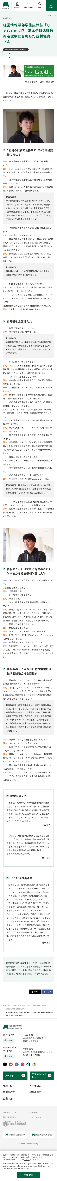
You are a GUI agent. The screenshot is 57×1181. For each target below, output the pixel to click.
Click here (42, 1166)
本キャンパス (8, 1035)
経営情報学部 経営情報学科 (16, 49)
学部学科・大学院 (39, 1005)
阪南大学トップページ (11, 1005)
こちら (27, 1159)
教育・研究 (26, 1005)
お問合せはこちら (30, 1040)
